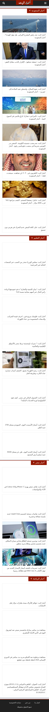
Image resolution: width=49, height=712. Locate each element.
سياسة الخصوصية (15, 703)
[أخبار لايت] (24, 2)
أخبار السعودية (38, 10)
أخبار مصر (39, 462)
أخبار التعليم (39, 238)
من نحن (27, 703)
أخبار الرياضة (38, 578)
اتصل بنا (37, 703)
